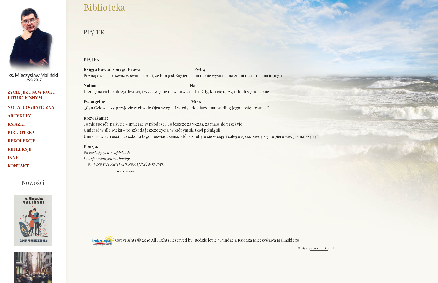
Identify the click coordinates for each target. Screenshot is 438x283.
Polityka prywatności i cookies (318, 248)
